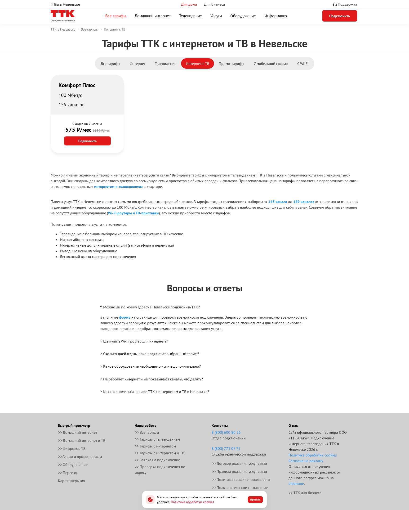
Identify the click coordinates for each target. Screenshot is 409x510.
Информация (275, 15)
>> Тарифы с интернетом (155, 446)
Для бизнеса (214, 4)
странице (296, 483)
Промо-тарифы (231, 63)
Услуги (216, 15)
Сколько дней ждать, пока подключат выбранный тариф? (151, 353)
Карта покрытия (71, 480)
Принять (255, 499)
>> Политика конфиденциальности (241, 479)
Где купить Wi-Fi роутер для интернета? (135, 341)
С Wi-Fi (302, 63)
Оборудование (243, 15)
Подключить (87, 141)
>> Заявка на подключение (157, 459)
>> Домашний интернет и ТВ (81, 440)
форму (124, 317)
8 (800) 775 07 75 (226, 448)
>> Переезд (67, 472)
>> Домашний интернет (77, 432)
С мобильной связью (271, 63)
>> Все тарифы (147, 432)
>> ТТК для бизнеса (305, 492)
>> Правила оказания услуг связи (239, 471)
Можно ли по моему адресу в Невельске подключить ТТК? (151, 307)
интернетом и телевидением (118, 186)
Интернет (137, 63)
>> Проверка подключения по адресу (160, 469)
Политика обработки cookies (313, 455)
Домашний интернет (153, 15)
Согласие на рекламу (306, 460)
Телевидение (190, 15)
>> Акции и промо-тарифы (80, 456)
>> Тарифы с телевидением (157, 439)
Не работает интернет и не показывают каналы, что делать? (153, 379)
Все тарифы (115, 15)
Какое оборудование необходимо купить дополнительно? (152, 366)
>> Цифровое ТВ (71, 448)
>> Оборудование (73, 464)
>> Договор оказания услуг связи (239, 463)
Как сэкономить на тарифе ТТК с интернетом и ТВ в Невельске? (156, 391)
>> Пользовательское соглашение (240, 487)
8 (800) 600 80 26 (226, 432)
